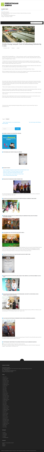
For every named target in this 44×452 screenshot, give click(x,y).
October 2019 (5, 405)
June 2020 (5, 403)
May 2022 (5, 389)
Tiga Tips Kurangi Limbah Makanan (35, 122)
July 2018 (4, 411)
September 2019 (6, 406)
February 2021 (5, 393)
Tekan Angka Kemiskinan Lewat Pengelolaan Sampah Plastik (13, 173)
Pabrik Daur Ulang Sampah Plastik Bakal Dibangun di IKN (12, 172)
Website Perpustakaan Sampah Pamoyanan (8, 450)
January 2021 (5, 394)
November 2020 (6, 396)
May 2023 (5, 376)
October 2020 (5, 398)
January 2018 (5, 414)
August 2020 (5, 400)
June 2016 (5, 426)
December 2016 (6, 419)
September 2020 (6, 399)
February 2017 (5, 416)
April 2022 (5, 390)
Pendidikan (5, 434)
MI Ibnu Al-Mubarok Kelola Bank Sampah (10, 175)
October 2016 (5, 421)
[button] (3, 159)
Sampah (7, 119)
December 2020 (6, 395)
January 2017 (5, 418)
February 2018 (5, 413)
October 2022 (5, 383)
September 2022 (6, 384)
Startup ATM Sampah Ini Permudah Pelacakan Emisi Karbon (13, 171)
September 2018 (6, 409)
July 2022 (4, 386)
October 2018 (5, 408)
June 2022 (5, 388)
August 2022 (5, 385)
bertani (4, 432)
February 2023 (5, 378)
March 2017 (5, 415)
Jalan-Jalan (5, 433)
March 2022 (5, 391)
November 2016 (6, 420)
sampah (18, 48)
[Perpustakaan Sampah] (10, 4)
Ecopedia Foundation (22, 450)
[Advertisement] (23, 52)
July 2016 (4, 425)
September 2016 (6, 423)
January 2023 (5, 379)
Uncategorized (5, 437)
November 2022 (6, 381)
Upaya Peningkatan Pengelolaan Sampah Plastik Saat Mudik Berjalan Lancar (16, 169)
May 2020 (5, 404)
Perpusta (13, 48)
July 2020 (4, 401)
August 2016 (5, 424)
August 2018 (5, 410)
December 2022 (6, 380)
